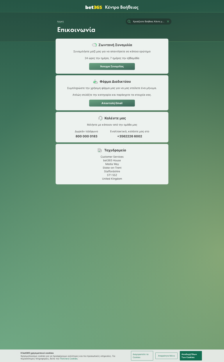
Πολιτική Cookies (68, 358)
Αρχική (60, 21)
